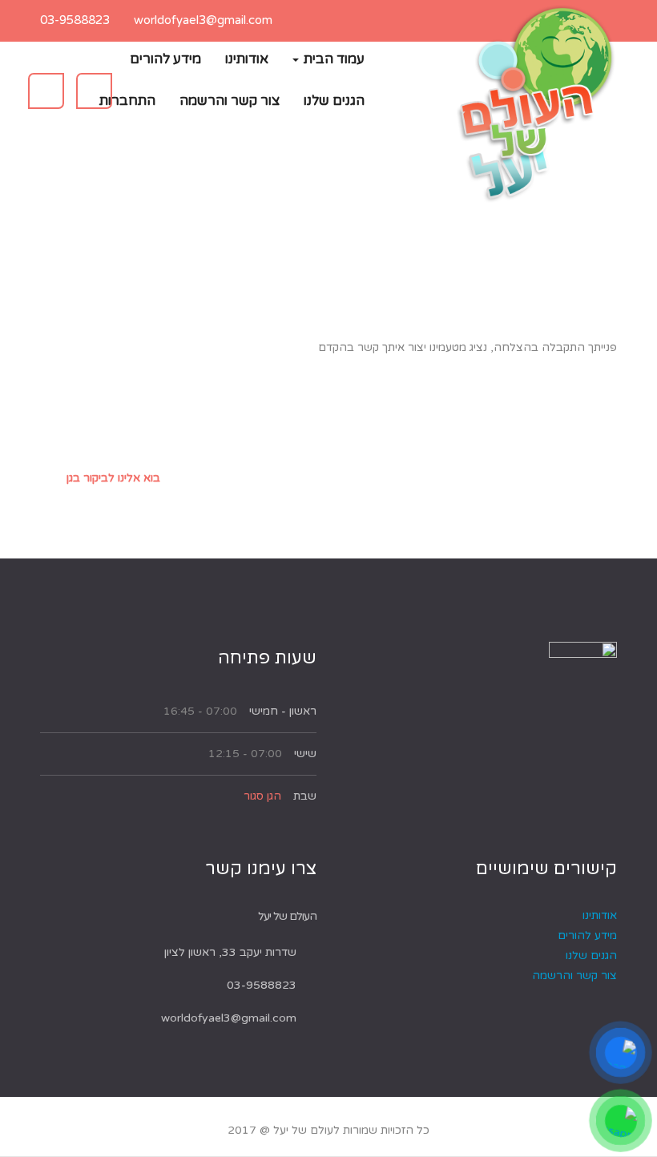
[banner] (537, 104)
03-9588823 (75, 20)
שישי (305, 753)
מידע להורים (165, 58)
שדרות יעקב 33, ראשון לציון (230, 952)
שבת (304, 796)
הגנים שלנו (334, 100)
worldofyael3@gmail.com (203, 20)
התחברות (127, 100)
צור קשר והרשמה (229, 100)
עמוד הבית (332, 58)
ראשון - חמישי (282, 711)
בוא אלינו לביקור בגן (113, 478)
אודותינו (246, 58)
